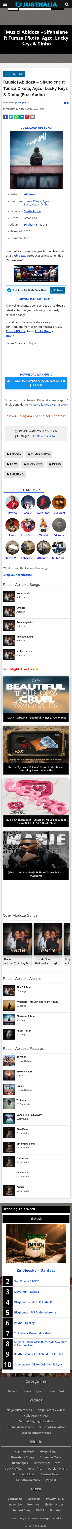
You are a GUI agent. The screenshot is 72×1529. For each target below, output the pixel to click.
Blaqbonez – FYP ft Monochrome (35, 1312)
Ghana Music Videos (20, 1427)
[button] (5, 117)
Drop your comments (17, 575)
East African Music (28, 1480)
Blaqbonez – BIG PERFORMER (33, 1302)
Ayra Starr (43, 513)
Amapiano (16, 474)
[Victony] (59, 525)
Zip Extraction (54, 1504)
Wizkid (43, 535)
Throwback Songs (22, 1457)
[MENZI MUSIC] (59, 547)
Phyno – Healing (24, 1323)
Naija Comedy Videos (51, 1410)
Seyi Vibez (59, 513)
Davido (12, 513)
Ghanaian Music (51, 1457)
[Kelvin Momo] (12, 547)
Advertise (15, 1504)
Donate (55, 1510)
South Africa (14, 73)
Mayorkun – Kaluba (26, 1292)
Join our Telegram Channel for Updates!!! (36, 416)
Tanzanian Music (24, 1474)
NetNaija (56, 1518)
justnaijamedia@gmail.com (50, 404)
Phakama (30, 224)
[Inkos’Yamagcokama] (28, 525)
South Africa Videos (52, 1427)
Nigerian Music (24, 1451)
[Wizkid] (44, 525)
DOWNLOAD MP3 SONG (36, 127)
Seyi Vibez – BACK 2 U (28, 1281)
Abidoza (29, 194)
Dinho (45, 204)
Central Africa (50, 1474)
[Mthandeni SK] (44, 547)
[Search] (66, 4)
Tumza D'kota (32, 201)
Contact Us (15, 1499)
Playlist (51, 1480)
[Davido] (12, 502)
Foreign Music (57, 1468)
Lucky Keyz (31, 204)
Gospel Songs (49, 1451)
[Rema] (12, 525)
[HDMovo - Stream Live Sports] (36, 281)
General (13, 1391)
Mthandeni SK (45, 558)
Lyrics (40, 1391)
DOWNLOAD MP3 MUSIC (36, 299)
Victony (59, 535)
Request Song (21, 1510)
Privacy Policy (55, 1499)
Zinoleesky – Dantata (36, 1270)
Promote (33, 1504)
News (27, 1391)
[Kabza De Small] (28, 547)
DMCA (40, 1510)
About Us (34, 1499)
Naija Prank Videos (36, 1415)
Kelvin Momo (13, 558)
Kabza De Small (30, 558)
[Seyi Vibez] (59, 502)
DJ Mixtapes (20, 1463)
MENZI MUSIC (61, 558)
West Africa (35, 1468)
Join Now (57, 290)
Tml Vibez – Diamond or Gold (32, 1333)
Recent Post (56, 1391)
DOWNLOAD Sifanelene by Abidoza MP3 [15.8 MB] (36, 383)
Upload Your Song (42, 436)
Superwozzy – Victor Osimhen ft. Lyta (38, 1364)
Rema (12, 535)
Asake (28, 513)
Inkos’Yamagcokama (34, 535)
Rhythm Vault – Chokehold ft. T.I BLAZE (39, 1354)
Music (37, 1218)
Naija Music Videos (19, 1410)
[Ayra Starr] (44, 502)
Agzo (46, 201)
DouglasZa (23, 102)
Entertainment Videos (36, 1433)
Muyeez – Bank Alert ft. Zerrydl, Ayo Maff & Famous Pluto (40, 1343)
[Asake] (28, 502)
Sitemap (44, 1518)
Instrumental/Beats (46, 1463)
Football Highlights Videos (36, 1421)
